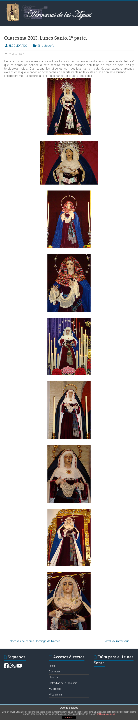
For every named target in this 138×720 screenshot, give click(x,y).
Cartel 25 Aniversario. (119, 641)
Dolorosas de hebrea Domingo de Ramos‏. (32, 641)
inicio (52, 665)
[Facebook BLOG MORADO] (6, 666)
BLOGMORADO (17, 45)
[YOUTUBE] (19, 666)
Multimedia (55, 688)
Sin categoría (45, 45)
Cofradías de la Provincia (63, 683)
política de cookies (106, 714)
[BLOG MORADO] (12, 666)
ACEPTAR (69, 718)
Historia (53, 677)
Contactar (54, 671)
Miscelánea (55, 694)
